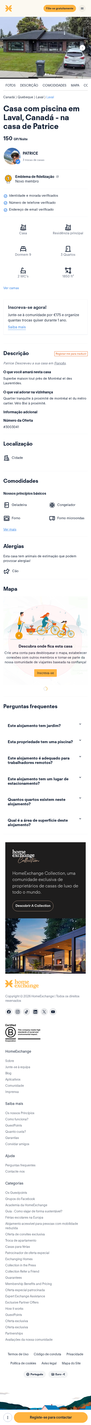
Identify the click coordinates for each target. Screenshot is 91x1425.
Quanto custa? (15, 1131)
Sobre (9, 1061)
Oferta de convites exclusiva (25, 1234)
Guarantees (13, 1277)
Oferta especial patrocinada (25, 1290)
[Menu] (82, 8)
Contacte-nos (15, 1171)
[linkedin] (35, 1011)
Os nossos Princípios (19, 1113)
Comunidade (14, 1085)
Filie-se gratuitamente (59, 8)
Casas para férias (17, 1246)
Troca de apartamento (20, 1240)
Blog (8, 1073)
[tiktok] (26, 1011)
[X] (44, 1011)
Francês (60, 363)
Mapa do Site (71, 1363)
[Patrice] (12, 156)
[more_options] (7, 1417)
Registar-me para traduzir (71, 353)
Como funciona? (16, 1119)
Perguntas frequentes (20, 1165)
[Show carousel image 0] (45, 48)
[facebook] (8, 1011)
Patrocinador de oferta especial (27, 1253)
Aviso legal (49, 1363)
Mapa (75, 85)
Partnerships (14, 1333)
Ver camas (11, 288)
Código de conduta (47, 1354)
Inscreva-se (45, 673)
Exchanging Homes (19, 1259)
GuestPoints (13, 1125)
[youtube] (53, 1011)
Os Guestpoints (16, 1192)
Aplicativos (13, 1079)
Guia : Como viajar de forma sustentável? (33, 1211)
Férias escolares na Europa (24, 1217)
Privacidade (74, 1354)
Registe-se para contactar (51, 1417)
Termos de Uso (18, 1354)
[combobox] (34, 1374)
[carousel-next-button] (82, 48)
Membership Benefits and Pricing (28, 1284)
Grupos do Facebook (20, 1199)
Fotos (11, 85)
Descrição (29, 85)
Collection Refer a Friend (22, 1271)
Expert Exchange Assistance (25, 1296)
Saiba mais (17, 327)
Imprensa (12, 1092)
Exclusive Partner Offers (22, 1302)
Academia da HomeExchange (26, 1205)
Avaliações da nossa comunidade (29, 1339)
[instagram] (17, 1011)
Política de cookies (23, 1363)
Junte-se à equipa (17, 1067)
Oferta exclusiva (16, 1321)
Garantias (12, 1138)
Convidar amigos (17, 1144)
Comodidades (54, 85)
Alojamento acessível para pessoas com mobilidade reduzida (41, 1226)
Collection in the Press (20, 1265)
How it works (14, 1308)
